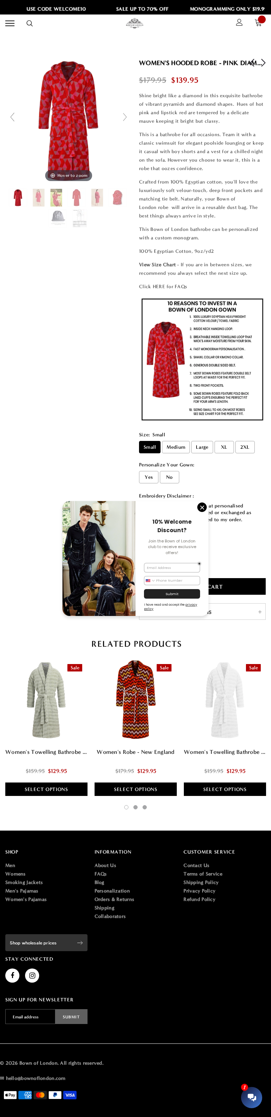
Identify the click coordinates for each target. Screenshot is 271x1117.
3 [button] (145, 807)
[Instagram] (32, 975)
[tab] (135, 644)
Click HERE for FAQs (163, 287)
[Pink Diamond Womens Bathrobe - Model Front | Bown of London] (39, 197)
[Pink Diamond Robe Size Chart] (80, 218)
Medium (176, 447)
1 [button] (126, 807)
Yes (149, 477)
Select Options (46, 789)
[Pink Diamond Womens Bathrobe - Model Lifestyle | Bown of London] (57, 197)
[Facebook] (12, 975)
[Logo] (134, 23)
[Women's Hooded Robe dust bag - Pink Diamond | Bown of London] (58, 218)
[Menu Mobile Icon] (9, 24)
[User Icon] (239, 23)
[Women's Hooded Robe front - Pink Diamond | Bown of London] (18, 197)
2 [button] (135, 807)
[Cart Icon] (260, 23)
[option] (51, 9)
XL (224, 447)
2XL (245, 447)
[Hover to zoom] (68, 120)
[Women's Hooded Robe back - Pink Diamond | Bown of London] (77, 197)
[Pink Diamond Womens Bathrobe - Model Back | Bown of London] (97, 197)
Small (150, 447)
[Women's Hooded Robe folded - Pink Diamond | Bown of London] (118, 197)
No (169, 477)
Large (202, 447)
